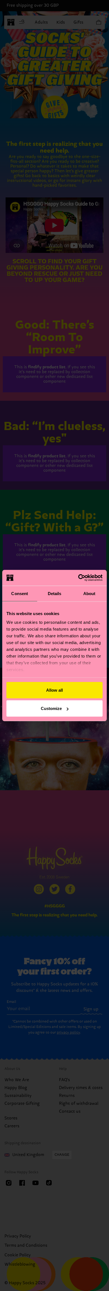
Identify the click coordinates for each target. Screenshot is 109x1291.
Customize (51, 708)
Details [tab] (54, 593)
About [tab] (89, 593)
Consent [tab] (19, 593)
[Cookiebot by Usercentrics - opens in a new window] (78, 578)
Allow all (54, 689)
